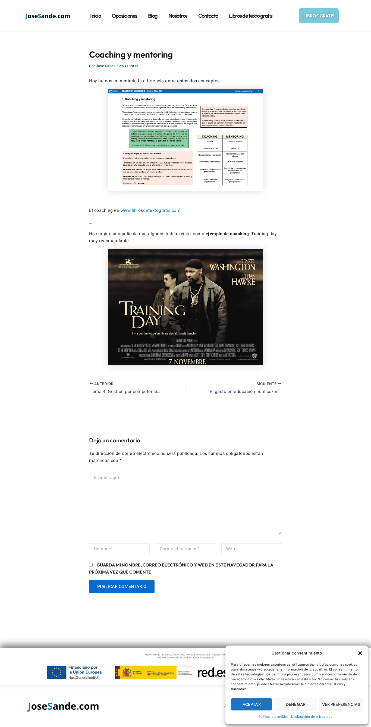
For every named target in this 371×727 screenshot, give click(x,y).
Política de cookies (274, 716)
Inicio (95, 15)
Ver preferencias (341, 704)
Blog (153, 15)
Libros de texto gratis (250, 15)
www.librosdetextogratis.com (151, 210)
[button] (360, 653)
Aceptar (252, 704)
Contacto (208, 15)
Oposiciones (124, 15)
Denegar (296, 704)
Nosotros (177, 15)
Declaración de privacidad (312, 716)
